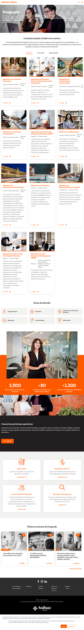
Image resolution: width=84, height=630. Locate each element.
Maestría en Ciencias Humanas (12, 80)
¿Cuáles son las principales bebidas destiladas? (38, 555)
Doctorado (40, 53)
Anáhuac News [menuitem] (67, 587)
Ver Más (5, 103)
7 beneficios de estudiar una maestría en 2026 (13, 554)
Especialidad (53, 53)
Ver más (7, 441)
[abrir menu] (82, 2)
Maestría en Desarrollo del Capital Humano (13, 255)
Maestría (29, 53)
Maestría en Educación (69, 132)
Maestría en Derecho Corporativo (12, 133)
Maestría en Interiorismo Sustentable (65, 81)
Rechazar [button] (71, 626)
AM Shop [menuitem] (28, 586)
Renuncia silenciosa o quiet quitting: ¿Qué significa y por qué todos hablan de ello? (67, 556)
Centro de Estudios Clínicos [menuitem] (54, 588)
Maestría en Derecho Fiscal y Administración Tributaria (41, 81)
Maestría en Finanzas (40, 185)
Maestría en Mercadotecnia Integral (69, 186)
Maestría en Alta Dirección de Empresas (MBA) (41, 256)
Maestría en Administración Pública (13, 186)
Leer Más (22, 563)
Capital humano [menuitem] (40, 587)
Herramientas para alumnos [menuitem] (16, 587)
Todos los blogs (74, 569)
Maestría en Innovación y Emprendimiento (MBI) (42, 133)
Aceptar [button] (63, 626)
